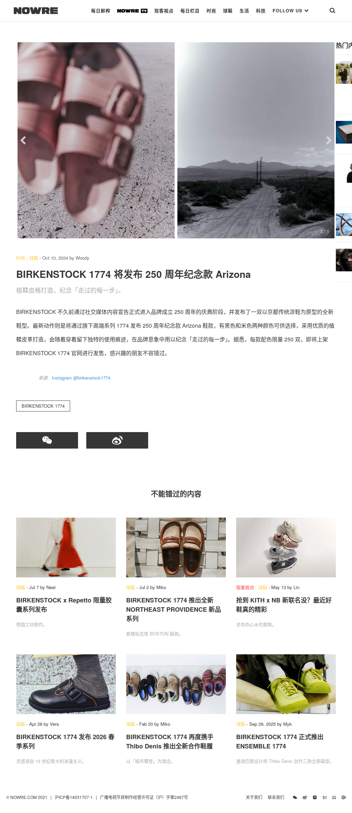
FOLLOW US (288, 10)
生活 (244, 10)
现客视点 (164, 10)
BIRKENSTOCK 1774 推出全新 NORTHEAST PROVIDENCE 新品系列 (173, 609)
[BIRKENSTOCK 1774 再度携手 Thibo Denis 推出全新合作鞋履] (176, 684)
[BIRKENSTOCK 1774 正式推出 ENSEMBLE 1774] (286, 684)
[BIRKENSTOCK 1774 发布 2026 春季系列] (66, 684)
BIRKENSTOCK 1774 (43, 406)
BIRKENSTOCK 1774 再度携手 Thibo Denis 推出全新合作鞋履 (169, 741)
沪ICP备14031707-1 (74, 797)
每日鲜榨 (100, 10)
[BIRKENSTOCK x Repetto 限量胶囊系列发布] (66, 547)
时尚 (211, 10)
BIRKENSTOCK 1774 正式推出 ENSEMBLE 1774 (279, 741)
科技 (261, 10)
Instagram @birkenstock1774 (81, 377)
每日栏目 (190, 10)
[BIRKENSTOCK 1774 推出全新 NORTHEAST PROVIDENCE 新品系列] (176, 547)
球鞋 (228, 10)
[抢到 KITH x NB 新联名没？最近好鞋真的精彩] (286, 547)
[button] (23, 140)
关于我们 (254, 797)
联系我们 (277, 797)
